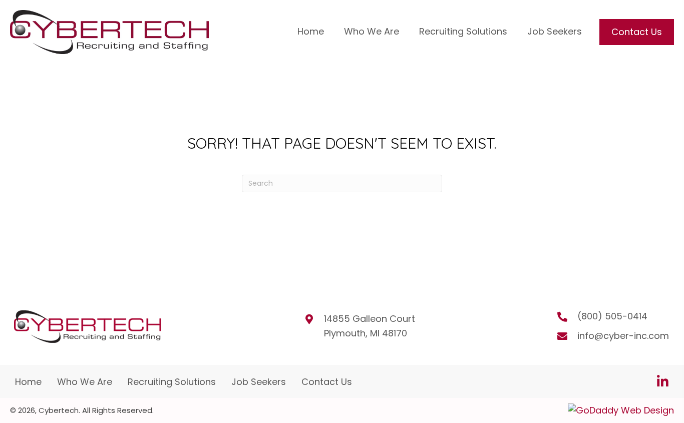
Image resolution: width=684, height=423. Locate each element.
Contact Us (326, 381)
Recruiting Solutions (172, 381)
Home (28, 381)
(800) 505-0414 (612, 316)
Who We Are (84, 381)
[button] (662, 381)
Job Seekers (258, 381)
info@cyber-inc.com (623, 335)
